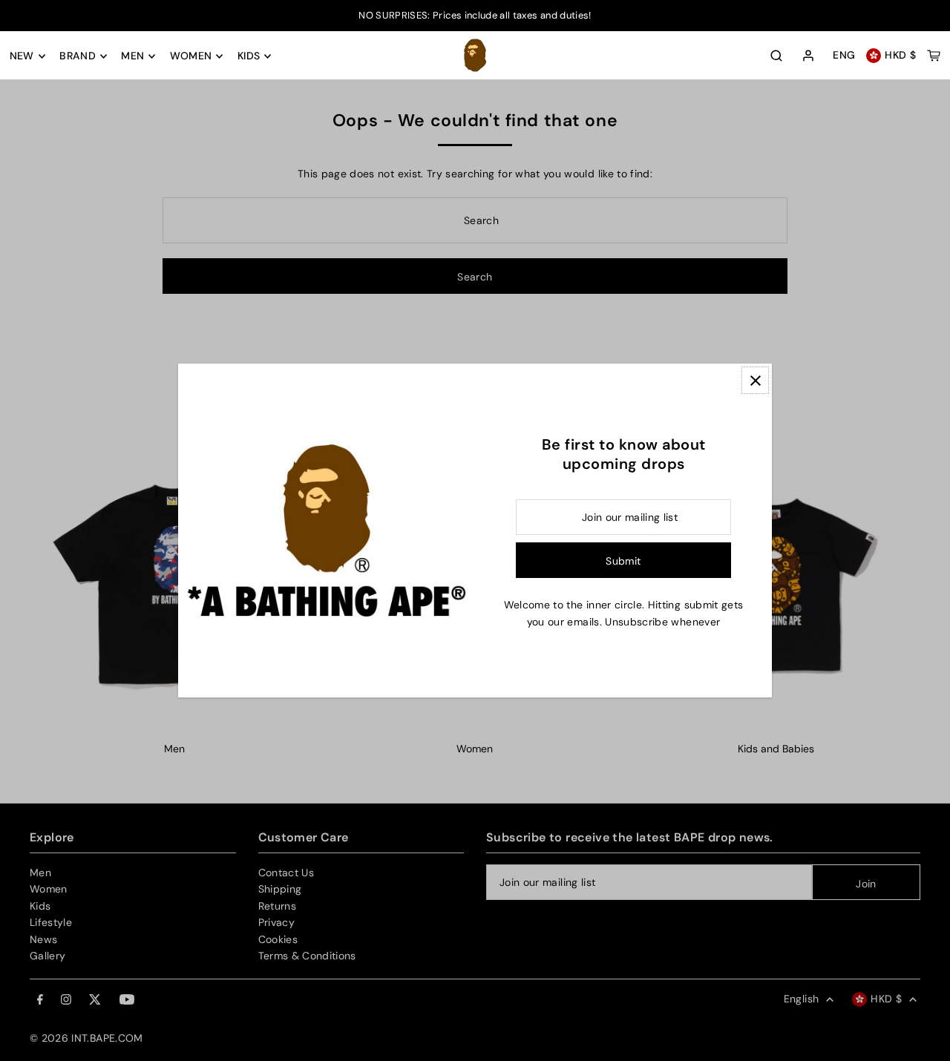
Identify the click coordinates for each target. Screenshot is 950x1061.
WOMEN (191, 56)
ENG (844, 55)
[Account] (808, 56)
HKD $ (900, 55)
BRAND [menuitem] (77, 56)
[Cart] (933, 55)
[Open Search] (776, 55)
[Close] (755, 380)
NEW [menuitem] (22, 56)
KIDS (249, 56)
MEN (132, 56)
